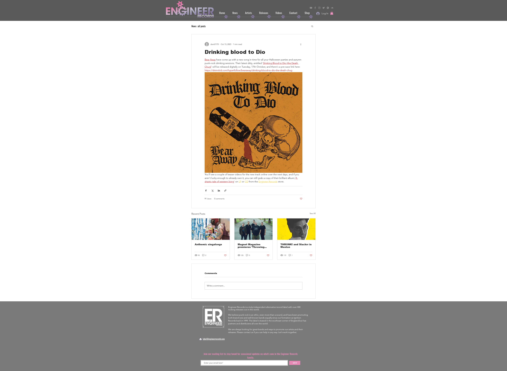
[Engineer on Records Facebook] (315, 7)
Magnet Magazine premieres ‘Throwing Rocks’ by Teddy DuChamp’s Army (251, 245)
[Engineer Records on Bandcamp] (327, 7)
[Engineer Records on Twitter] (323, 7)
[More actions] (300, 44)
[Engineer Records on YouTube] (310, 7)
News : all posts (198, 26)
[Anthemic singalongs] (211, 229)
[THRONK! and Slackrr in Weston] (296, 229)
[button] (331, 13)
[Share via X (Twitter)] (212, 190)
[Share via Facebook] (206, 190)
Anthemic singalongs (208, 244)
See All (313, 213)
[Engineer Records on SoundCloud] (332, 7)
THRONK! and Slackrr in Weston (296, 245)
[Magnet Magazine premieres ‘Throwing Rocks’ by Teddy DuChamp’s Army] (253, 229)
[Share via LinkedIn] (219, 190)
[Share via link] (225, 190)
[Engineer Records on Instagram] (319, 7)
